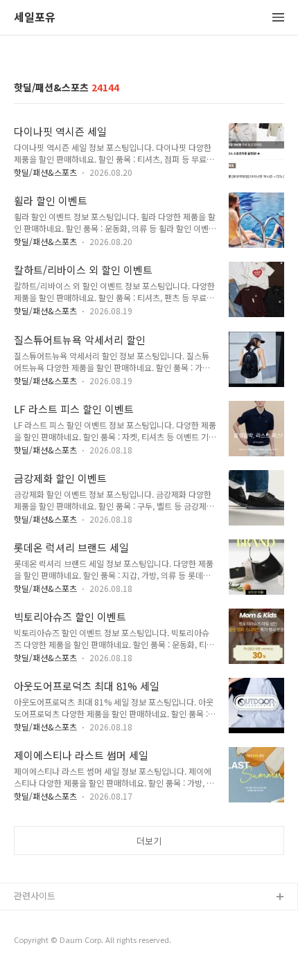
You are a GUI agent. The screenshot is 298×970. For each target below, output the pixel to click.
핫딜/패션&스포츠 (45, 172)
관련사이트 (34, 895)
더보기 (149, 840)
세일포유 (34, 17)
